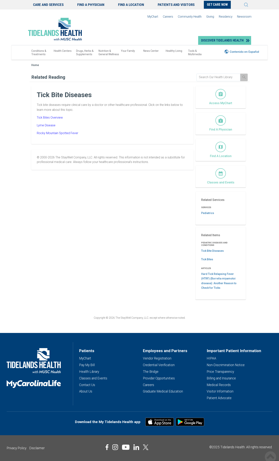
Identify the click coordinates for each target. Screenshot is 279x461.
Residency (225, 16)
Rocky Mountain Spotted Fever (57, 133)
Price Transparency (220, 372)
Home (35, 65)
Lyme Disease (46, 125)
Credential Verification (159, 365)
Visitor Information (220, 391)
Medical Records (219, 385)
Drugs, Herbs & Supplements (85, 52)
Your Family (128, 50)
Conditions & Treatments (38, 52)
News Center (151, 50)
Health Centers (63, 50)
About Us (85, 391)
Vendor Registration (157, 358)
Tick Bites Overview (50, 117)
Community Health (190, 16)
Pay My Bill (87, 365)
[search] (218, 77)
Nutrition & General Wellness (109, 52)
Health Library (89, 372)
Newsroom (244, 16)
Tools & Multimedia (195, 52)
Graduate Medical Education (163, 391)
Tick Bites (207, 259)
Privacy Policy (16, 448)
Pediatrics (207, 213)
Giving (210, 16)
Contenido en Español (244, 51)
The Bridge (150, 372)
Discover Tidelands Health (222, 40)
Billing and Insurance (221, 378)
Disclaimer (37, 448)
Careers (168, 16)
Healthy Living (174, 50)
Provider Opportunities (159, 378)
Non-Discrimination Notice (226, 365)
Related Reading (48, 77)
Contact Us (87, 385)
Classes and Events (93, 378)
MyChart (152, 16)
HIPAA (211, 358)
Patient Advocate (219, 398)
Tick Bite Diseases (212, 250)
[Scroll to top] (270, 453)
